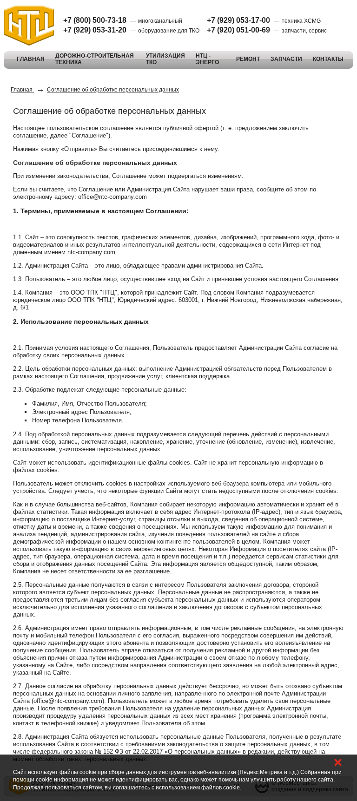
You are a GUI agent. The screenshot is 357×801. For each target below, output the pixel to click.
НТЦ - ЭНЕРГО (207, 59)
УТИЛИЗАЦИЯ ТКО (165, 59)
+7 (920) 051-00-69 (238, 30)
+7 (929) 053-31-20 (94, 30)
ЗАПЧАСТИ (286, 59)
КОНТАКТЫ (328, 59)
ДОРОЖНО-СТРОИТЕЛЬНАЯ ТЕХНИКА (94, 59)
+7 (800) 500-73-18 (94, 20)
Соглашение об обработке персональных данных (113, 89)
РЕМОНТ (248, 59)
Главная (22, 89)
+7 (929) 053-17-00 (238, 20)
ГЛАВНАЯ (31, 59)
